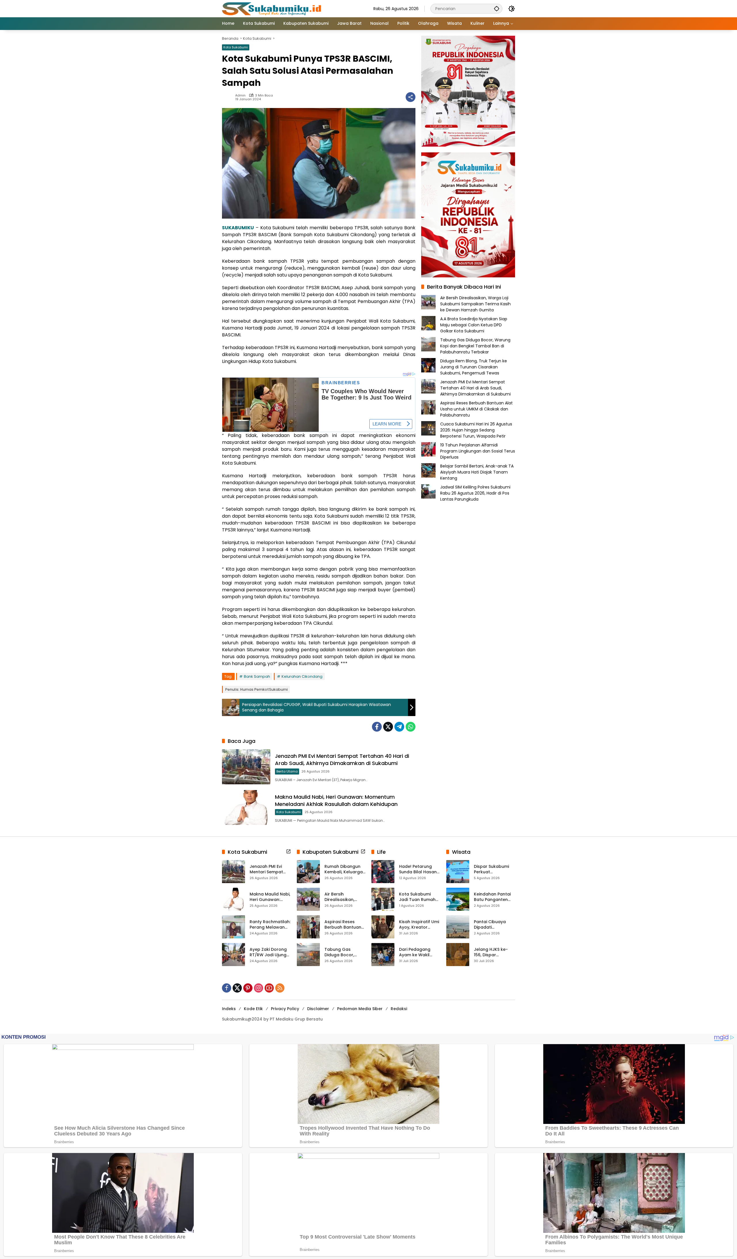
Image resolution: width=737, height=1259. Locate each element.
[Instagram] (258, 988)
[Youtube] (269, 988)
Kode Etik (253, 1009)
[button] (496, 8)
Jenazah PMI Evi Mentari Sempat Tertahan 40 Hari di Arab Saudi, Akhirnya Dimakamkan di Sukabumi (342, 759)
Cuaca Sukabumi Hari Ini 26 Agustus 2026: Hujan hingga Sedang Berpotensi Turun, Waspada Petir (476, 430)
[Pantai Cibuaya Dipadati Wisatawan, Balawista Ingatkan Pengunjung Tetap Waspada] (457, 926)
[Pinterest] (247, 988)
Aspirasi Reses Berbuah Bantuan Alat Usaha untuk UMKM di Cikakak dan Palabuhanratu (476, 409)
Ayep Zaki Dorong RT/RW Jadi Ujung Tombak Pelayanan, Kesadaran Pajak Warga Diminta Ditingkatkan (268, 952)
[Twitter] (388, 727)
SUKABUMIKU (238, 227)
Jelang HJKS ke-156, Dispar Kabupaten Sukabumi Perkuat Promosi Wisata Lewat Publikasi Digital (493, 952)
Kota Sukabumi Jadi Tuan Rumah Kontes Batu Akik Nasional (417, 897)
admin (240, 95)
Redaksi (399, 1009)
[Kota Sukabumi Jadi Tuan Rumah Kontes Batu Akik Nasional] (382, 899)
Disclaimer (318, 1009)
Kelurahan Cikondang (302, 676)
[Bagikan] (410, 97)
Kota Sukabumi (235, 47)
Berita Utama (287, 771)
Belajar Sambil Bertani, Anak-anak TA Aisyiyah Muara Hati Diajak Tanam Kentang (477, 472)
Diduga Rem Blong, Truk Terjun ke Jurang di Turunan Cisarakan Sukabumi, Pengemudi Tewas (473, 367)
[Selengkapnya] (288, 851)
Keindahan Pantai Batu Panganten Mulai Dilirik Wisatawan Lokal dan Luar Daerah (492, 897)
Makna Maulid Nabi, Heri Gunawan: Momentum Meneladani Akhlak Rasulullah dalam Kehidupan (336, 800)
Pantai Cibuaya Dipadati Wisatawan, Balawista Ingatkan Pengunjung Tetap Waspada (494, 924)
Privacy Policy (285, 1009)
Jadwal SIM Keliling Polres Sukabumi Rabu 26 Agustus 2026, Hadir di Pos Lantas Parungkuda (475, 493)
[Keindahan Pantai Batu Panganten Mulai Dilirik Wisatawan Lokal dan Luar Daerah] (457, 899)
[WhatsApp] (410, 727)
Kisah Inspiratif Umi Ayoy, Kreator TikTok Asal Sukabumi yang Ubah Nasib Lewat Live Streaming (419, 924)
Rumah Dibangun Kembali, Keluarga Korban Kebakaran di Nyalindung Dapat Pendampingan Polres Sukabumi (344, 869)
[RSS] (279, 988)
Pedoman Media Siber (360, 1009)
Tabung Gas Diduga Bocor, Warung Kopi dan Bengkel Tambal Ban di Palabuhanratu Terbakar (475, 346)
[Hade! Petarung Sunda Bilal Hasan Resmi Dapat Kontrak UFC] (382, 871)
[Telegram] (399, 727)
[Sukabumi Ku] (272, 8)
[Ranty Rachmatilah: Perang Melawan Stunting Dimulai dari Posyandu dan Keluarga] (233, 926)
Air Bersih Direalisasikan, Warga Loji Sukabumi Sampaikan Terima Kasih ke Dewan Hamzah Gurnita (475, 304)
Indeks (229, 1009)
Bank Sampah (257, 676)
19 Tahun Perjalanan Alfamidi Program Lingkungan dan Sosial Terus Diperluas (477, 451)
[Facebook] (377, 727)
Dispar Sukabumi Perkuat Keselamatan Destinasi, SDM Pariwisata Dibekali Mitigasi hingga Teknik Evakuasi (493, 869)
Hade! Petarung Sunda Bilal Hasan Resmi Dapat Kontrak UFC (418, 869)
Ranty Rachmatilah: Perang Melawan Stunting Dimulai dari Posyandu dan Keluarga (270, 924)
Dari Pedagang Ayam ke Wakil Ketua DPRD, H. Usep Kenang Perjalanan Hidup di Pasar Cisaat (419, 952)
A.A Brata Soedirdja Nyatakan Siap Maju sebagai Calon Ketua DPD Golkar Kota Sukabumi (473, 325)
